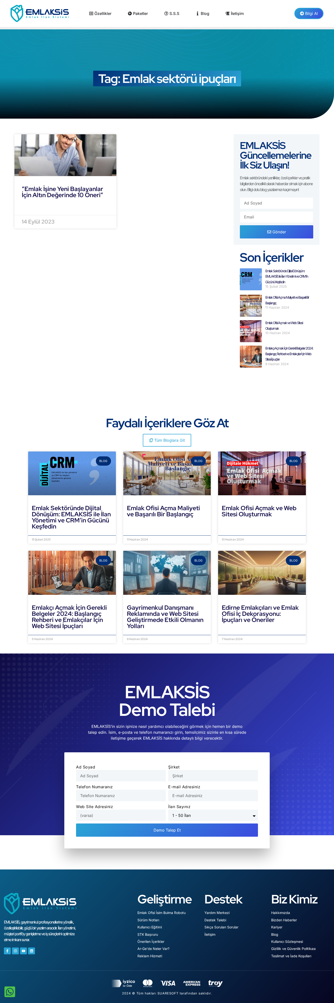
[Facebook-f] (7, 950)
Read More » (35, 207)
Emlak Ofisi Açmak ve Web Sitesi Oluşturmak (259, 511)
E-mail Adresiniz (184, 786)
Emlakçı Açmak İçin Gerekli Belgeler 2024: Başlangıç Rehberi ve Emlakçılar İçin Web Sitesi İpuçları (289, 353)
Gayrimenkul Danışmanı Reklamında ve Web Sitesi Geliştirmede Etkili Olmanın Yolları (165, 617)
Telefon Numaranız (94, 786)
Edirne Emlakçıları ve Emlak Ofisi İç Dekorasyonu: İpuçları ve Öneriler (260, 614)
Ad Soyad (85, 767)
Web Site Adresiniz (94, 806)
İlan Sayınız (179, 806)
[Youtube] (23, 950)
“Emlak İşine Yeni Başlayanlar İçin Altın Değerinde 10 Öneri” (62, 192)
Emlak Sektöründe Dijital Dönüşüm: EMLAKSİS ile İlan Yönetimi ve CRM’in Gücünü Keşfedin (286, 276)
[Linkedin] (31, 950)
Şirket (173, 767)
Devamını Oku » (48, 532)
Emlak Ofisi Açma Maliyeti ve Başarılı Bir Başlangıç (163, 511)
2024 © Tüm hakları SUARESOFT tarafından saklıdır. (167, 993)
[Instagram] (15, 950)
